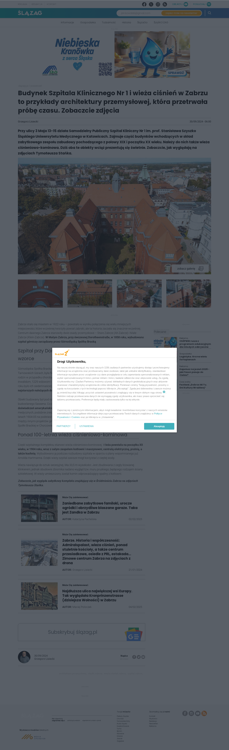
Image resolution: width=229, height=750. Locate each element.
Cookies (76, 417)
